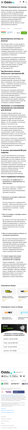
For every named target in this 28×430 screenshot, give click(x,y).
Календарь (23, 1)
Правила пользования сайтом (7, 410)
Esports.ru (15, 383)
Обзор (18, 32)
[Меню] (2, 2)
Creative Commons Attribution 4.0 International (12, 395)
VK (20, 376)
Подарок (20, 2)
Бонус (8, 33)
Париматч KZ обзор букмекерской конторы (8, 297)
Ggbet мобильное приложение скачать (7, 318)
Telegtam (24, 376)
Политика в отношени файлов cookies (9, 427)
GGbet (8, 312)
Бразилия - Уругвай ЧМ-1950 (11, 339)
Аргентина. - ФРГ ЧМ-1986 (10, 350)
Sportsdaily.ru (5, 384)
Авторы (2, 423)
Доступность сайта (5, 421)
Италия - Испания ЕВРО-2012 (11, 343)
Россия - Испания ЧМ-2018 (10, 346)
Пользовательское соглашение (7, 425)
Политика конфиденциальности (7, 412)
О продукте (3, 416)
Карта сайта (3, 408)
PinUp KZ (3, 32)
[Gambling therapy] (8, 392)
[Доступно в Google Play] (13, 376)
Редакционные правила (6, 418)
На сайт (24, 32)
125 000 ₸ (10, 32)
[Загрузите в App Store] (5, 376)
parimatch (8, 291)
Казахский (18, 372)
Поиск (26, 2)
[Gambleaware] (18, 392)
